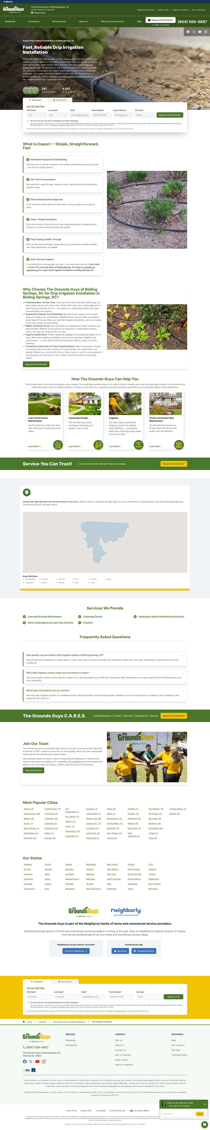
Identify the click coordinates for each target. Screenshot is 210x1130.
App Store (122, 951)
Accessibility (101, 1111)
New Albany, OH (114, 833)
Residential (10, 21)
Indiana (48, 884)
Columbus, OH (51, 828)
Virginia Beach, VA (177, 809)
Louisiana (69, 874)
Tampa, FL (153, 833)
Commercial (33, 21)
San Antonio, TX (156, 809)
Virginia (152, 874)
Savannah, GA (155, 818)
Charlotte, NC (30, 838)
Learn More (34, 446)
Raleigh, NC (133, 823)
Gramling (61, 583)
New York (111, 874)
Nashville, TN (113, 828)
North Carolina (114, 879)
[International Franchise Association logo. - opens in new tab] (27, 1070)
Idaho (47, 874)
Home (29, 1022)
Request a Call (173, 997)
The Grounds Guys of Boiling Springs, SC (69, 1022)
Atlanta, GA (29, 818)
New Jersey (112, 864)
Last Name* (53, 110)
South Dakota (134, 879)
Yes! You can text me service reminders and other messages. (54, 121)
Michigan (69, 884)
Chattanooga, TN (52, 809)
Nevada (89, 884)
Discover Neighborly (74, 951)
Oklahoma (111, 889)
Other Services (59, 21)
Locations (42, 1022)
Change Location (39, 12)
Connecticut (29, 889)
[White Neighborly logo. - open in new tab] (8, 2)
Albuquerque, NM (32, 813)
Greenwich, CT (72, 836)
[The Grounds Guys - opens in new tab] (84, 912)
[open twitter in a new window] (193, 32)
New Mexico (112, 869)
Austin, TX (28, 823)
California (28, 879)
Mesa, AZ (111, 809)
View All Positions (33, 770)
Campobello (29, 583)
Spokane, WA (155, 823)
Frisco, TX (69, 826)
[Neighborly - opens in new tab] (126, 912)
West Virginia (155, 884)
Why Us (118, 1040)
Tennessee (132, 884)
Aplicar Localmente (180, 10)
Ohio (109, 884)
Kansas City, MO (93, 818)
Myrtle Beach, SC (115, 823)
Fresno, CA (70, 821)
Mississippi (91, 864)
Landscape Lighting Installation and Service (161, 616)
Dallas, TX (49, 833)
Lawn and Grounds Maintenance (44, 616)
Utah (151, 864)
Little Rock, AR (93, 833)
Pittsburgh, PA (134, 818)
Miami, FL (111, 813)
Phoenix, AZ (133, 813)
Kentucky (69, 869)
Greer (76, 579)
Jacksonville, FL (93, 813)
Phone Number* (98, 110)
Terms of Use (71, 1111)
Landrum (94, 579)
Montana (90, 874)
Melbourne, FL (92, 838)
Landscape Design (78, 418)
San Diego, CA (155, 813)
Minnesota (70, 889)
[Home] (24, 1022)
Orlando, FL (133, 809)
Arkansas (28, 874)
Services (70, 1034)
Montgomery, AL (114, 818)
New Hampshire (93, 889)
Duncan (44, 583)
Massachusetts (72, 879)
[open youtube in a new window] (199, 32)
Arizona (27, 869)
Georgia (48, 869)
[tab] (35, 100)
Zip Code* (140, 992)
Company (120, 1034)
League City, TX (93, 823)
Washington (154, 879)
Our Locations (178, 1045)
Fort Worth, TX (72, 816)
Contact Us (120, 1050)
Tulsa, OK (153, 838)
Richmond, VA (134, 828)
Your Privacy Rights (141, 1111)
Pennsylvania (134, 869)
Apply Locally (163, 10)
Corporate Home (179, 1055)
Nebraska (90, 879)
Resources (177, 1034)
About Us (83, 21)
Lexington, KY (92, 828)
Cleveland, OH (51, 818)
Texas (130, 889)
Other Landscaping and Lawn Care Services (50, 622)
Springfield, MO (156, 828)
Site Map (176, 1050)
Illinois (47, 879)
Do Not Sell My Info (117, 1111)
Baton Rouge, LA (31, 828)
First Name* (31, 110)
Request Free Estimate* (162, 20)
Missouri (90, 869)
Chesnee (45, 579)
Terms (55, 125)
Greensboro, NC (72, 831)
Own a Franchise (198, 10)
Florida (48, 864)
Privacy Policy (65, 125)
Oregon (131, 864)
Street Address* (120, 110)
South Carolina (134, 874)
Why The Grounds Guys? (112, 21)
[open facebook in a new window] (188, 32)
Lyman (93, 583)
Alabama (28, 864)
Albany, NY (29, 809)
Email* (72, 110)
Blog (139, 21)
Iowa (47, 889)
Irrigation (113, 418)
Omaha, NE (112, 838)
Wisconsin (153, 889)
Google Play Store (145, 951)
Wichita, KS (174, 813)
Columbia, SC (51, 823)
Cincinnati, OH (51, 813)
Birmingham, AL (31, 833)
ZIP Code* (139, 110)
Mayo (109, 579)
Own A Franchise (123, 1055)
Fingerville (61, 579)
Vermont (152, 869)
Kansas (68, 864)
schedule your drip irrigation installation (67, 76)
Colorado (28, 884)
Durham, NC (50, 838)
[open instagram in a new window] (205, 32)
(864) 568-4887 (192, 21)
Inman (76, 583)
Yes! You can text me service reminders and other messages (54, 1002)
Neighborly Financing (145, 10)
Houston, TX (91, 809)
